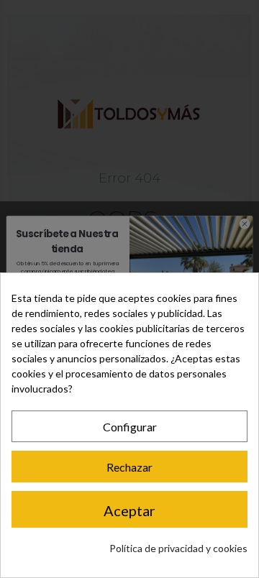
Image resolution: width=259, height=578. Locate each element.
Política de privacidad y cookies (178, 548)
